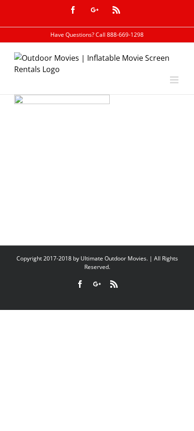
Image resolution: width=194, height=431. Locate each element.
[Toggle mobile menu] (175, 80)
